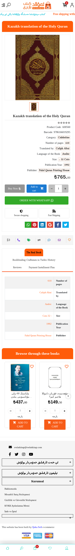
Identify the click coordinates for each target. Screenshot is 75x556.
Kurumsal (37, 481)
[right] (68, 396)
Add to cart (34, 188)
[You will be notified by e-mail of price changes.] (28, 240)
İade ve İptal (11, 511)
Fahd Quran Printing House (38, 335)
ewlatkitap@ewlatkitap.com (28, 447)
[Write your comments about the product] (48, 240)
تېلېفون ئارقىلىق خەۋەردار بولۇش (38, 472)
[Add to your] (38, 240)
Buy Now (13, 188)
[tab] (34, 252)
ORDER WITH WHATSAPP (35, 200)
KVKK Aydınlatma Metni (17, 505)
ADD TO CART (22, 424)
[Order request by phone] (18, 240)
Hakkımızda (11, 488)
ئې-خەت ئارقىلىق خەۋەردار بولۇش (37, 462)
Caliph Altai (46, 292)
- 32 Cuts (47, 315)
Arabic (48, 304)
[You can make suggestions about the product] (8, 240)
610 (50, 280)
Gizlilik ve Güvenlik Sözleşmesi (20, 500)
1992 (49, 323)
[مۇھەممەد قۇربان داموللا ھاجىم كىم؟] (54, 377)
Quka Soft (37, 527)
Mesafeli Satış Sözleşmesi (17, 494)
